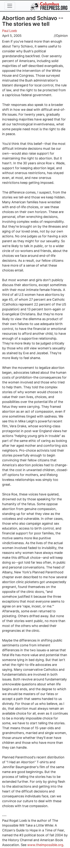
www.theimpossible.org (45, 845)
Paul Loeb (9, 31)
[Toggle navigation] (9, 6)
